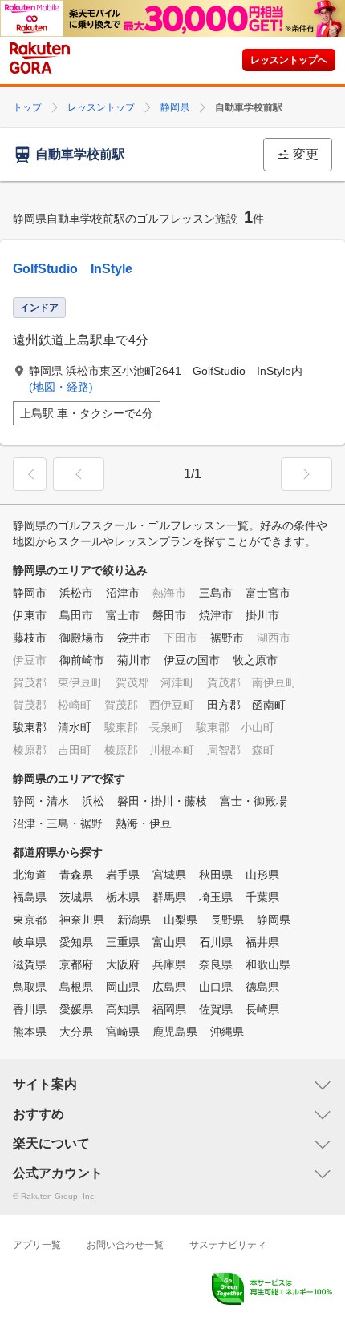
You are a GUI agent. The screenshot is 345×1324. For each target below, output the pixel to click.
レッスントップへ (288, 60)
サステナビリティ (227, 1244)
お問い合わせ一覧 (125, 1244)
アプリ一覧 (37, 1244)
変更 (306, 154)
